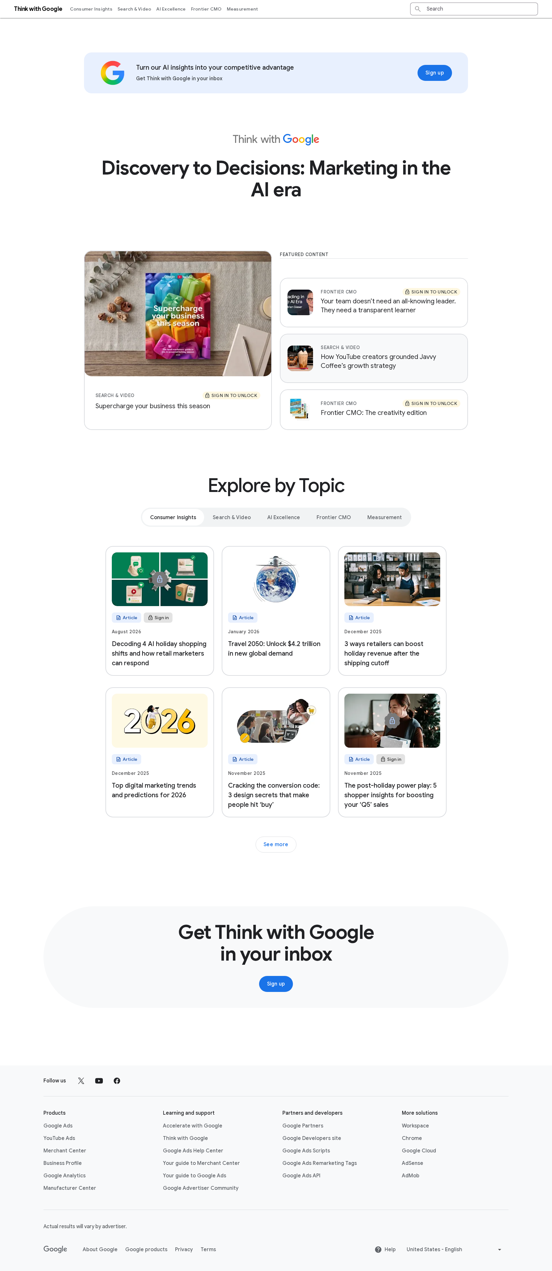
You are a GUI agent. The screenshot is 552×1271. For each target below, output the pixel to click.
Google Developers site (311, 1138)
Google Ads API (301, 1176)
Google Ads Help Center (193, 1151)
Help (390, 1249)
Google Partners (302, 1126)
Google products (146, 1249)
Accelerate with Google (192, 1126)
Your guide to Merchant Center (201, 1163)
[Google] (55, 1249)
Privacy (184, 1249)
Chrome (412, 1138)
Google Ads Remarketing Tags (319, 1163)
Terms (208, 1249)
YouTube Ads (59, 1138)
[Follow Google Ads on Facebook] (117, 1080)
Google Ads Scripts (306, 1151)
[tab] (173, 517)
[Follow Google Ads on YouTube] (99, 1080)
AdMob (410, 1176)
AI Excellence (171, 9)
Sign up (434, 73)
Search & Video (134, 9)
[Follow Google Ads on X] (81, 1080)
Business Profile (62, 1163)
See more (276, 844)
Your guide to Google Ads (194, 1176)
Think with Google (185, 1138)
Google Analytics (64, 1176)
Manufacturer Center (69, 1188)
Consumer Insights (91, 9)
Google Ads (58, 1126)
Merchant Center (64, 1151)
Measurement (242, 9)
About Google (100, 1249)
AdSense (412, 1163)
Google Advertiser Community (201, 1188)
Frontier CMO (206, 9)
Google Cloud (419, 1151)
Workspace (415, 1126)
